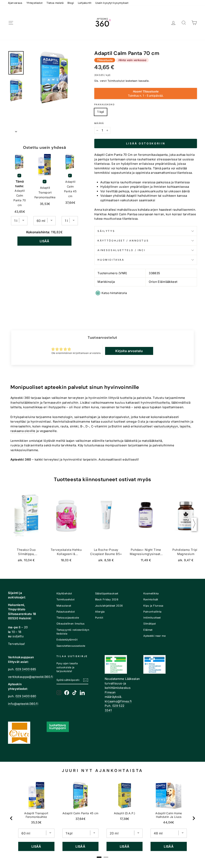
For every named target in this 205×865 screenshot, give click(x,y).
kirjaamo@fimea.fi (118, 701)
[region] (102, 818)
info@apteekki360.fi (23, 704)
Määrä (99, 123)
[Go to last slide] (11, 818)
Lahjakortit (84, 2)
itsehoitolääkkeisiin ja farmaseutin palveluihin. (44, 402)
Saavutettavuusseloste (70, 645)
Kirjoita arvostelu (129, 351)
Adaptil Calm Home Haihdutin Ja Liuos (168, 814)
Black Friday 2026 (106, 599)
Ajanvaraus (15, 2)
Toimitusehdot (65, 599)
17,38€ (124, 819)
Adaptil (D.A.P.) (124, 813)
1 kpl (100, 112)
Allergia (100, 611)
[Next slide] (194, 818)
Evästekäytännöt (67, 639)
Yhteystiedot (34, 2)
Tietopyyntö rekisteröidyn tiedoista (72, 631)
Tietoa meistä (54, 2)
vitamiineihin (180, 421)
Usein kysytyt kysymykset (111, 2)
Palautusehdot (65, 611)
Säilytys (106, 230)
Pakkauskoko (104, 104)
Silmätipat (149, 623)
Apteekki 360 (20, 398)
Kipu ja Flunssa (153, 605)
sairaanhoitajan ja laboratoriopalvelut (101, 417)
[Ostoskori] (194, 23)
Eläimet (148, 629)
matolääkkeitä (152, 441)
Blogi (70, 2)
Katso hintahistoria (114, 293)
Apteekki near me (154, 635)
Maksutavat (63, 605)
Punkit (99, 617)
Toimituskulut (116, 80)
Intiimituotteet (152, 617)
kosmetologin (62, 417)
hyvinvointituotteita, (155, 402)
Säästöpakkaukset (106, 593)
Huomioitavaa (110, 259)
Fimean (110, 692)
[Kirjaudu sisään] (173, 23)
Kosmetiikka (151, 593)
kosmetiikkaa (33, 407)
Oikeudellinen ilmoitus (70, 623)
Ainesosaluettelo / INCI (121, 250)
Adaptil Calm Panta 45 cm (70, 189)
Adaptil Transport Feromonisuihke (45, 192)
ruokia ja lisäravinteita (26, 445)
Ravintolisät (150, 599)
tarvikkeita (68, 445)
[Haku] (184, 23)
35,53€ (36, 822)
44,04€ (168, 822)
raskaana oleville (22, 431)
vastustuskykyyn (166, 426)
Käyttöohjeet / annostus (123, 240)
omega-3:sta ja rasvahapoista (148, 421)
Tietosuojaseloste (67, 617)
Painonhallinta (152, 611)
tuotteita (126, 398)
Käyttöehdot (64, 593)
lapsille (185, 426)
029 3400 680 (25, 696)
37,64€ (80, 819)
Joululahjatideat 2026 (109, 605)
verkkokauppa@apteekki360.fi (30, 677)
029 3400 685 (25, 669)
